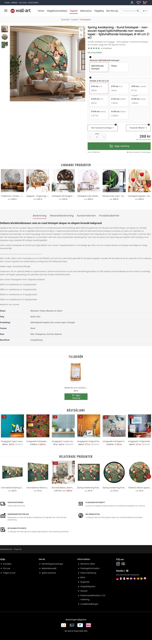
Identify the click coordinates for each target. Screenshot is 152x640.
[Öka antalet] (104, 137)
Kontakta (7, 563)
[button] (47, 63)
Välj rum (23, 2)
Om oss (6, 568)
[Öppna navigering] (5, 10)
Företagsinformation (90, 568)
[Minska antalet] (90, 137)
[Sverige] (141, 578)
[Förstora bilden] (81, 35)
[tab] (40, 216)
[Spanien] (138, 578)
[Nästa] (148, 185)
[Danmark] (131, 578)
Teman (7, 2)
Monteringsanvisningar (52, 563)
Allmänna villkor (87, 563)
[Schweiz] (134, 578)
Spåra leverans (49, 573)
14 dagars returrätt (95, 502)
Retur (82, 577)
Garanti (83, 591)
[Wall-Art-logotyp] (21, 11)
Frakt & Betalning (88, 573)
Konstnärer (33, 2)
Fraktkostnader (15, 502)
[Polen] (145, 578)
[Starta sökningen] (137, 10)
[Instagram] (118, 564)
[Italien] (124, 578)
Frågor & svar (9, 573)
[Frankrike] (121, 578)
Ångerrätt (17, 549)
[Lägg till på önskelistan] (81, 30)
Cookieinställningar (89, 604)
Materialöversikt (49, 568)
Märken (14, 2)
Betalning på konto (17, 528)
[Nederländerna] (127, 578)
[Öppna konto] (132, 2)
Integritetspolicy (6, 549)
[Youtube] (123, 564)
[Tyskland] (117, 578)
